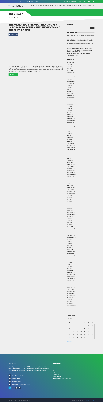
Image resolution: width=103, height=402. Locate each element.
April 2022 (70, 160)
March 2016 (70, 285)
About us (38, 5)
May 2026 (69, 68)
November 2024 (71, 101)
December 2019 (71, 208)
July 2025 (69, 85)
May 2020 (69, 199)
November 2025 (71, 77)
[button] (93, 6)
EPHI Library (56, 374)
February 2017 (71, 272)
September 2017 (71, 260)
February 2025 (71, 95)
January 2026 (70, 74)
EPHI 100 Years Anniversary (70, 1)
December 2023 (71, 122)
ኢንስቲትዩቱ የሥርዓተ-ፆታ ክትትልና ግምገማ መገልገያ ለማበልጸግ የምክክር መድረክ (80, 36)
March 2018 (70, 249)
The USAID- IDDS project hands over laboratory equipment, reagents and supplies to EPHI (34, 27)
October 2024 (71, 103)
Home (32, 5)
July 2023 (69, 131)
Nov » (71, 341)
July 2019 (69, 218)
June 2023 (69, 133)
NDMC (85, 1)
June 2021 (69, 180)
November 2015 (71, 293)
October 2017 (71, 258)
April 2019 (70, 224)
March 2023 (70, 139)
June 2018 (69, 243)
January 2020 (70, 207)
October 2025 (71, 79)
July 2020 (69, 195)
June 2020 (69, 197)
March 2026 (70, 70)
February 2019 (71, 228)
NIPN (89, 1)
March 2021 (70, 185)
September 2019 (71, 214)
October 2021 (71, 172)
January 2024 (71, 120)
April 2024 (70, 114)
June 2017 (69, 266)
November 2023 (71, 124)
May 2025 (69, 89)
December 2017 (71, 255)
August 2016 (70, 280)
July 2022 (69, 154)
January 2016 (70, 289)
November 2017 (71, 257)
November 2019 (71, 210)
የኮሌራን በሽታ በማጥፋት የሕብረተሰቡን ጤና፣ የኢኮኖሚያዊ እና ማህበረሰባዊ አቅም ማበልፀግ (78, 54)
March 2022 (70, 162)
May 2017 (69, 268)
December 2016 (71, 274)
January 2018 (70, 253)
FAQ (54, 370)
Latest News (77, 5)
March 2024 (70, 116)
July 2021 (69, 178)
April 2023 (70, 137)
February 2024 (71, 118)
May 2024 (69, 112)
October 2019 (71, 212)
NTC (93, 1)
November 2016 (71, 276)
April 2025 (70, 91)
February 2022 (71, 164)
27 (69, 337)
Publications (86, 5)
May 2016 (69, 284)
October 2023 (71, 126)
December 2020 (71, 191)
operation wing (67, 5)
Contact (55, 368)
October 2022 (71, 149)
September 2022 (71, 151)
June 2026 (69, 66)
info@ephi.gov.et (16, 378)
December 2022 (71, 145)
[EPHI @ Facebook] (13, 388)
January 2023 (70, 143)
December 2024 (71, 99)
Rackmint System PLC (89, 400)
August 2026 (70, 62)
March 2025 (70, 93)
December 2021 (71, 168)
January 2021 (70, 189)
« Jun (68, 341)
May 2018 (69, 245)
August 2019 (70, 216)
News (54, 366)
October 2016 (71, 278)
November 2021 (71, 170)
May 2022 (69, 158)
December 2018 (71, 232)
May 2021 (69, 181)
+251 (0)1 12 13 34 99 (17, 375)
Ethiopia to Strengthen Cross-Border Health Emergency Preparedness (79, 51)
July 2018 (69, 241)
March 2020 (70, 203)
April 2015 (70, 303)
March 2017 (70, 270)
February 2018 (71, 251)
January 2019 (70, 230)
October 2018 (71, 235)
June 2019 (69, 220)
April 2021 (70, 183)
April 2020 (70, 201)
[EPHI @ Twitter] (10, 388)
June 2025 (69, 87)
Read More (13, 74)
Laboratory (58, 5)
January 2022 (70, 166)
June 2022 (69, 156)
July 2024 (69, 108)
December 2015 (71, 291)
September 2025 (71, 81)
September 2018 (71, 237)
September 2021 (71, 174)
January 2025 (70, 97)
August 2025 (70, 83)
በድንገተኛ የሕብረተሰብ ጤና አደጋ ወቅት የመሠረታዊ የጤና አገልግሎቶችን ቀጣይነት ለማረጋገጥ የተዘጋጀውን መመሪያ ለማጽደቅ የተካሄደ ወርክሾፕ (80, 47)
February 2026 (71, 72)
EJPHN (80, 1)
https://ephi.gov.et (16, 381)
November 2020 (71, 193)
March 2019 (70, 226)
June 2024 (69, 110)
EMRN (54, 372)
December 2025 (71, 76)
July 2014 (69, 309)
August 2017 (70, 262)
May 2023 (69, 135)
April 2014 (70, 311)
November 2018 (71, 233)
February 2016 (71, 287)
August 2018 (70, 239)
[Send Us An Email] (19, 388)
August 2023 (70, 130)
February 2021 (71, 187)
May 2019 (69, 222)
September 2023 (71, 128)
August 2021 (70, 176)
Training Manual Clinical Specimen (62, 378)
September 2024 (71, 104)
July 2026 (69, 64)
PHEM (51, 5)
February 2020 (71, 205)
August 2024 (70, 106)
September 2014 (71, 305)
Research (45, 5)
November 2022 (71, 147)
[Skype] (16, 388)
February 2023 (71, 141)
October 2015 (71, 295)
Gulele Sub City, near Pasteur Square (21, 384)
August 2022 (70, 153)
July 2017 (69, 264)
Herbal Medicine (57, 376)
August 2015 (70, 297)
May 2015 (69, 301)
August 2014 (70, 307)
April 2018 (70, 247)
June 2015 (69, 299)
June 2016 (69, 282)
